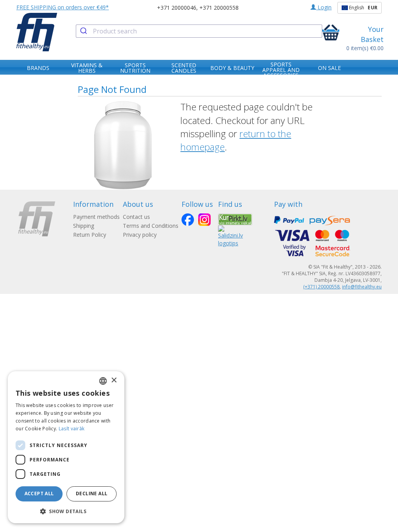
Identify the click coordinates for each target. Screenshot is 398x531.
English (362, 7)
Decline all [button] (91, 493)
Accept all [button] (39, 493)
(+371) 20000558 (321, 286)
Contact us (136, 216)
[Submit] (84, 31)
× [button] (114, 380)
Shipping (83, 225)
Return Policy (89, 234)
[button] (66, 511)
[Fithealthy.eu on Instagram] (204, 219)
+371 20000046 (176, 7)
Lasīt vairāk (72, 428)
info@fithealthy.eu (362, 286)
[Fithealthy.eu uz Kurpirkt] (235, 218)
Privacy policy (140, 234)
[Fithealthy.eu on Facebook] (188, 219)
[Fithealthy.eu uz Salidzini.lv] (230, 235)
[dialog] (66, 447)
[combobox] (199, 31)
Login (324, 7)
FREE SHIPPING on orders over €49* (62, 7)
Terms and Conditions (150, 225)
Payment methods (96, 216)
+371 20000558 (219, 7)
